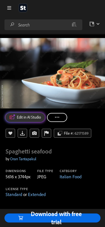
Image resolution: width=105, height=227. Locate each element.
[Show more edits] (57, 117)
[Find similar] (74, 25)
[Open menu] (9, 7)
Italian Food (70, 176)
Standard (14, 194)
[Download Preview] (22, 133)
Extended (37, 194)
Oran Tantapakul (23, 158)
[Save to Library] (10, 133)
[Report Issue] (46, 133)
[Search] (12, 24)
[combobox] (43, 24)
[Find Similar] (34, 133)
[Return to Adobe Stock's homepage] (22, 7)
